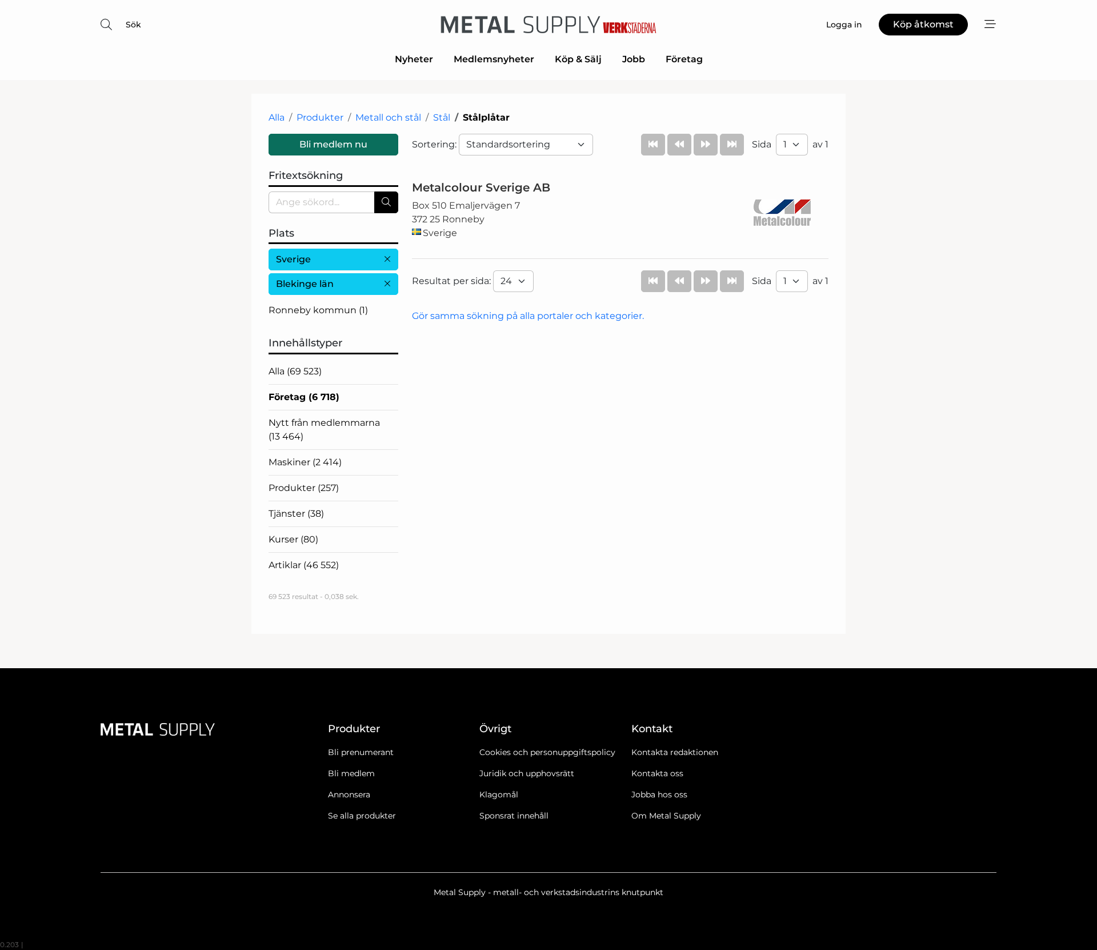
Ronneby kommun (318, 310)
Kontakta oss (657, 773)
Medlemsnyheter (494, 59)
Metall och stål (388, 117)
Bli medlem (351, 773)
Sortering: (435, 144)
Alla (277, 117)
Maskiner (305, 462)
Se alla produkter (362, 816)
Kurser (293, 539)
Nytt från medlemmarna (324, 429)
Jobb (633, 59)
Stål (441, 117)
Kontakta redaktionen (674, 752)
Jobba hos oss (659, 794)
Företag (684, 59)
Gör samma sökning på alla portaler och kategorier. (528, 315)
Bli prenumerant (361, 752)
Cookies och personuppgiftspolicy (547, 752)
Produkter (320, 117)
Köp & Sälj (578, 59)
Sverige (293, 259)
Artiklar (304, 565)
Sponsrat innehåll (513, 816)
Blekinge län (305, 283)
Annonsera (349, 794)
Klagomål (498, 794)
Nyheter (414, 59)
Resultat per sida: (452, 281)
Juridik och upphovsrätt (526, 773)
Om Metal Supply (666, 816)
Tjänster (296, 513)
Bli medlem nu (333, 144)
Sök (133, 24)
